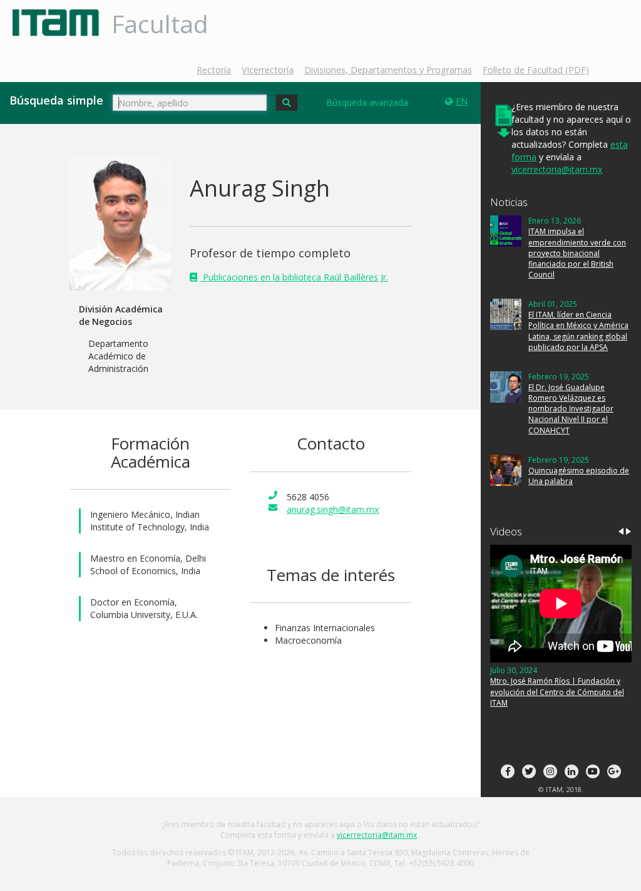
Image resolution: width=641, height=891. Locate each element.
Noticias (509, 202)
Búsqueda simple (56, 100)
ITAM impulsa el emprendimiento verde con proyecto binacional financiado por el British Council (577, 253)
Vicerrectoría (268, 70)
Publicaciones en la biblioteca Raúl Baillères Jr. (294, 277)
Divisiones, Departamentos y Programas (388, 70)
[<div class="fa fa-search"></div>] (286, 103)
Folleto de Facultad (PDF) (536, 70)
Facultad (159, 23)
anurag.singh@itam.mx (333, 509)
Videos (506, 531)
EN (462, 101)
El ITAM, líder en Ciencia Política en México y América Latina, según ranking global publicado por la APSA (578, 330)
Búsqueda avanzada (367, 102)
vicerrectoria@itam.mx (556, 169)
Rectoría (214, 70)
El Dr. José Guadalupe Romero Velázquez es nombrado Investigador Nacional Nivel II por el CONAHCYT (570, 409)
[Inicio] (60, 22)
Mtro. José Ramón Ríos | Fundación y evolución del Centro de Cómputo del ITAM (557, 692)
